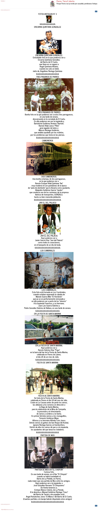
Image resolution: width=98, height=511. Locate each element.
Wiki (3, 509)
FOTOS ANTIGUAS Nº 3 (5, 10)
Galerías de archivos (9, 509)
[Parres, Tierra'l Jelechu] (52, 4)
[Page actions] (96, 11)
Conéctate (3, 1)
